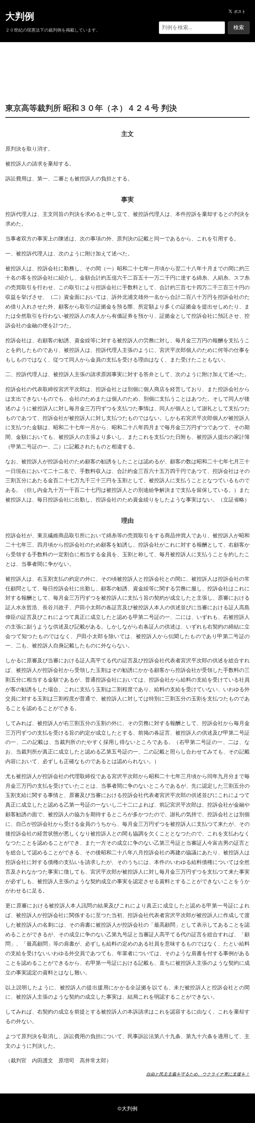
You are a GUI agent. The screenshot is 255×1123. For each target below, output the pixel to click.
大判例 (19, 16)
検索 (238, 27)
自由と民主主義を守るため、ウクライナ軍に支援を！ (198, 1074)
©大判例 (127, 1108)
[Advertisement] (127, 62)
